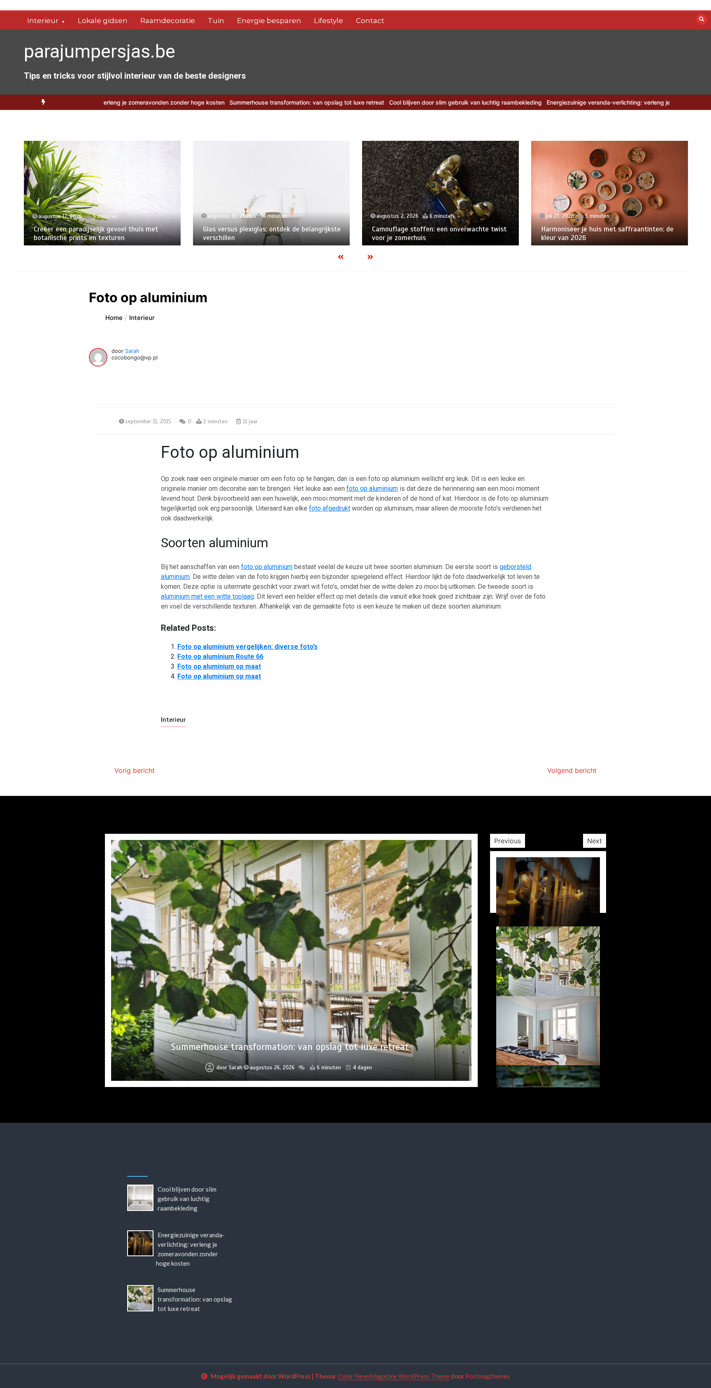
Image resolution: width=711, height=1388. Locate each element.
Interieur (42, 20)
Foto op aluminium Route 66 (220, 656)
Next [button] (594, 841)
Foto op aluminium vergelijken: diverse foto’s (247, 647)
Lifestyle (328, 20)
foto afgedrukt (329, 508)
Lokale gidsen (103, 20)
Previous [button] (507, 841)
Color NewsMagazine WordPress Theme (393, 1376)
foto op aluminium (372, 488)
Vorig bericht (134, 770)
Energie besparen (269, 20)
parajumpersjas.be (99, 51)
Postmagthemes (487, 1376)
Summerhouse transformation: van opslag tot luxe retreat (251, 102)
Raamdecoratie (167, 20)
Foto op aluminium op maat (219, 666)
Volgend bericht (572, 770)
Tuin (216, 20)
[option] (251, 102)
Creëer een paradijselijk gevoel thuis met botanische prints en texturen (96, 233)
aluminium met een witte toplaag (207, 596)
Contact (370, 20)
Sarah (132, 351)
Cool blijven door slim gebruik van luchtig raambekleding (410, 102)
